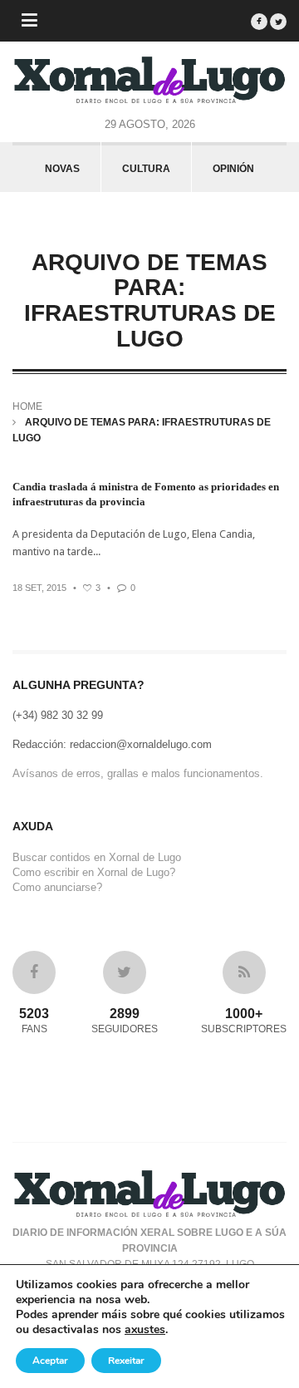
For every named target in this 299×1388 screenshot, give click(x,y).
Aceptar (50, 1360)
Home (27, 406)
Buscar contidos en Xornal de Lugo (96, 857)
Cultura (146, 169)
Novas (62, 169)
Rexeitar (126, 1360)
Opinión (233, 169)
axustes (145, 1329)
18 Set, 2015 (39, 588)
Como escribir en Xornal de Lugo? (93, 872)
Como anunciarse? (57, 887)
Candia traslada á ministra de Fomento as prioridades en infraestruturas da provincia (145, 494)
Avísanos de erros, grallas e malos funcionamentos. (137, 773)
